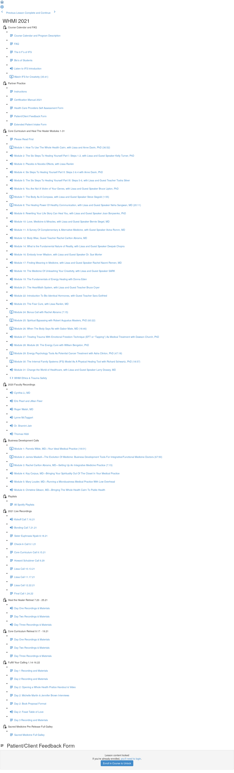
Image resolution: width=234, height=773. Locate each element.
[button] (2, 3)
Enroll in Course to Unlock (117, 763)
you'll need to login (131, 758)
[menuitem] (2, 8)
